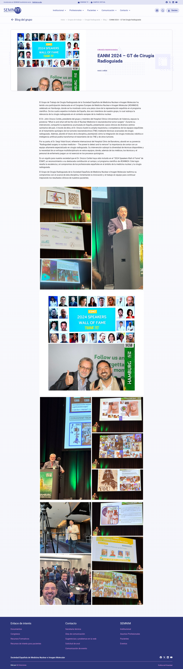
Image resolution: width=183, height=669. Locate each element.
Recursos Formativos (20, 639)
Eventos (123, 643)
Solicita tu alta (37, 2)
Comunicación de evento (76, 648)
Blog (105, 20)
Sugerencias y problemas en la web (80, 639)
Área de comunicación (75, 634)
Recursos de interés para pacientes (26, 643)
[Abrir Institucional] (65, 10)
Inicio (63, 20)
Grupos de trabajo (75, 20)
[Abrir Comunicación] (115, 10)
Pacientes (124, 639)
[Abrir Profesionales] (83, 10)
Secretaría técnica (73, 629)
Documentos (16, 629)
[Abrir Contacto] (129, 10)
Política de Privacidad (165, 665)
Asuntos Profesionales (130, 634)
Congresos (15, 634)
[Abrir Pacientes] (97, 10)
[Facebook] (167, 2)
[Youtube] (176, 2)
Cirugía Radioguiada (92, 20)
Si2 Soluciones (21, 665)
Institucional (125, 629)
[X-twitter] (170, 2)
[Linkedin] (173, 2)
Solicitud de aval (72, 643)
